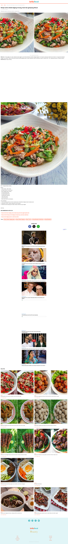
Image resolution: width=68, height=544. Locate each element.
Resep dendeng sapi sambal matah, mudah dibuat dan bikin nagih (46, 513)
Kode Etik (50, 537)
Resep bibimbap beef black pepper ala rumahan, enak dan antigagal (13, 483)
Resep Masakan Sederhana (38, 219)
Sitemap (50, 540)
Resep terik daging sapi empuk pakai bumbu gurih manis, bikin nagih (13, 425)
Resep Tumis (28, 219)
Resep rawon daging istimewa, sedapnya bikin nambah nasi (11, 513)
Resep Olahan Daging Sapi (9, 219)
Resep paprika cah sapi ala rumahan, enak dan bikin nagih (11, 396)
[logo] (34, 526)
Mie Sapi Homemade (38, 483)
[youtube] (39, 520)
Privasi (17, 540)
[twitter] (36, 520)
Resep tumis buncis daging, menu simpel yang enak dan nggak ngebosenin (15, 212)
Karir (50, 538)
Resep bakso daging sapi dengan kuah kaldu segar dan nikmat (45, 425)
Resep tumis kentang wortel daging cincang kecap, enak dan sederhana (14, 214)
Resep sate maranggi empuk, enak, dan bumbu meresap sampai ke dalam (14, 454)
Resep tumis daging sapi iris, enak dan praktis (10, 216)
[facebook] (29, 520)
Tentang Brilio (17, 538)
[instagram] (32, 520)
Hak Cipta (50, 536)
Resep (1, 395)
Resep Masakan (48, 219)
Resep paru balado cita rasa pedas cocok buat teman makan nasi (45, 454)
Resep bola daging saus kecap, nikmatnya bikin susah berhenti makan (46, 396)
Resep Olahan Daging (20, 219)
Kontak (17, 537)
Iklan (17, 536)
